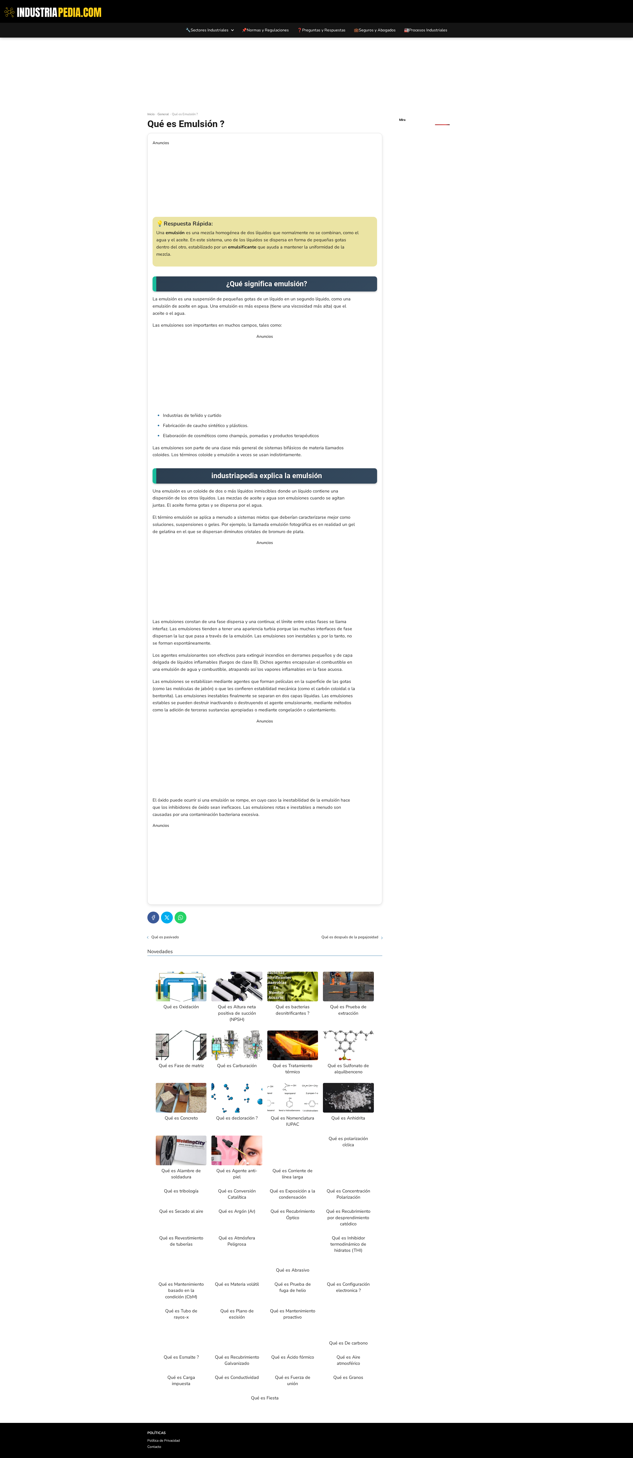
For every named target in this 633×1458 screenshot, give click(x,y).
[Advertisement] (316, 74)
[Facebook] (153, 917)
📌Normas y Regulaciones (265, 30)
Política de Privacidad (163, 1440)
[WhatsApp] (180, 917)
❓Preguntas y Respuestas (321, 30)
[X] (167, 917)
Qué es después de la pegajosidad (349, 937)
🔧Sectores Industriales (207, 30)
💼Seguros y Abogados (375, 30)
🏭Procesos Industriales (425, 30)
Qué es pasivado (165, 937)
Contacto (154, 1446)
